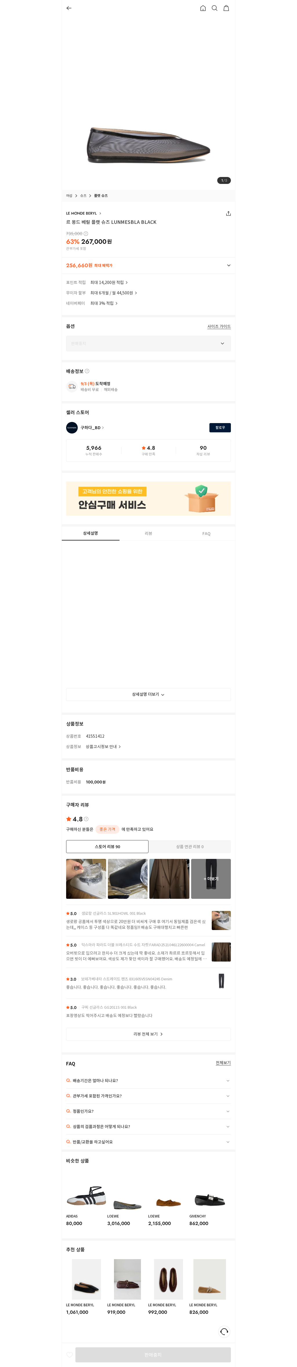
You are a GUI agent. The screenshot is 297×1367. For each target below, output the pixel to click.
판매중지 (153, 1355)
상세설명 (90, 533)
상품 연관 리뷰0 (190, 846)
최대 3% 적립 (102, 303)
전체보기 (223, 1062)
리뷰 (148, 533)
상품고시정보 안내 (101, 746)
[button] (148, 265)
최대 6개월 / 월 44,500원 (111, 293)
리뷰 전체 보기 (145, 1034)
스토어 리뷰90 (107, 846)
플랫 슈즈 (101, 195)
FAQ (206, 533)
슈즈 (83, 195)
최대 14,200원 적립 (107, 282)
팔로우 (220, 427)
